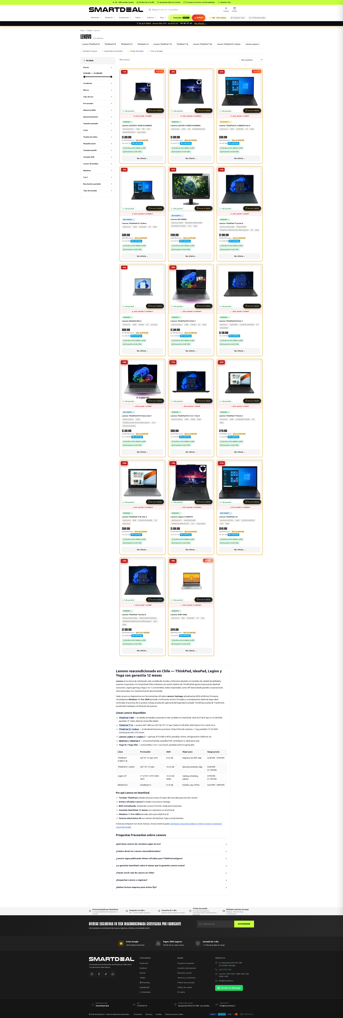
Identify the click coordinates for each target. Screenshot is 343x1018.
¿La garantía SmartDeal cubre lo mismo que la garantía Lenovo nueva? (150, 865)
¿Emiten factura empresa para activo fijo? (136, 887)
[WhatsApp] (113, 974)
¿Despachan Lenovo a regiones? (131, 880)
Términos (148, 1014)
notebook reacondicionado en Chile (186, 824)
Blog (161, 17)
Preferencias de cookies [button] (174, 1014)
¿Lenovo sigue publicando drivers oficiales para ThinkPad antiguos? (149, 858)
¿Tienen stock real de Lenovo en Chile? (135, 873)
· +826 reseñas (219, 18)
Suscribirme (244, 924)
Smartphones (124, 17)
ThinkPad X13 (126, 44)
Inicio (82, 30)
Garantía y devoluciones (186, 968)
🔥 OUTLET (198, 17)
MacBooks (109, 17)
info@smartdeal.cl (226, 981)
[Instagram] (92, 974)
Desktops (150, 17)
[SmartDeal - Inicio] (111, 959)
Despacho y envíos (184, 973)
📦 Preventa (145, 982)
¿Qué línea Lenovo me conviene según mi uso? (138, 844)
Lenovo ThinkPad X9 (90, 44)
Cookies (159, 1014)
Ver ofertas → (200, 23)
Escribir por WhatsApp (231, 988)
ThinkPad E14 (110, 44)
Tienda (89, 30)
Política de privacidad (185, 982)
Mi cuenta (181, 992)
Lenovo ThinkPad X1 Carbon (229, 44)
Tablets (138, 17)
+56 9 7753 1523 (225, 969)
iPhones (143, 973)
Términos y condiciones (186, 978)
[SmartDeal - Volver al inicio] (116, 9)
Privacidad (138, 1014)
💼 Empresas (145, 992)
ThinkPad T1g (182, 44)
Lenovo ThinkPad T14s (202, 44)
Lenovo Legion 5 (252, 44)
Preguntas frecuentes (185, 963)
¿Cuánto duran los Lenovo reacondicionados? (138, 851)
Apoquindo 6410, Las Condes (170, 2)
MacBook (143, 968)
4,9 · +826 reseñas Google (124, 2)
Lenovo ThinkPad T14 (163, 44)
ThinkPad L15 (142, 44)
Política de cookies (184, 987)
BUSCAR (149, 9)
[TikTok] (106, 974)
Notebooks (95, 17)
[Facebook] (99, 974)
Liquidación (145, 987)
